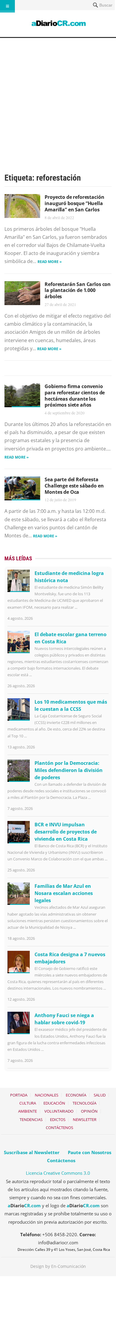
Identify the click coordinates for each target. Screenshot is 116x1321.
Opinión (89, 1111)
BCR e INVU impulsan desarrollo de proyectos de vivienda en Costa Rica (66, 831)
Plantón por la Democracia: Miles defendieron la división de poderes (69, 770)
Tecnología (84, 1103)
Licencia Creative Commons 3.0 (58, 1173)
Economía (76, 1095)
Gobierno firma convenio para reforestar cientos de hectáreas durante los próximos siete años (75, 395)
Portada (18, 1095)
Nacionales (46, 1095)
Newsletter (84, 1119)
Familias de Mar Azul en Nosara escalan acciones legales (64, 893)
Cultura (27, 1103)
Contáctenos (59, 1127)
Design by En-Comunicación (58, 1266)
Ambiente (27, 1111)
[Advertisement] (58, 99)
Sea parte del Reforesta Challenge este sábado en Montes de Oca (74, 485)
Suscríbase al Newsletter (31, 1152)
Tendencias (31, 1119)
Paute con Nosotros (89, 1152)
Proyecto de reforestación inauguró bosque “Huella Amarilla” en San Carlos (74, 203)
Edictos (57, 1119)
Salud (100, 1095)
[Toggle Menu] (7, 6)
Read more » (49, 261)
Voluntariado (58, 1111)
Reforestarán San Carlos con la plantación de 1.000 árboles (78, 290)
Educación (54, 1103)
